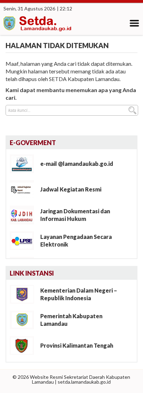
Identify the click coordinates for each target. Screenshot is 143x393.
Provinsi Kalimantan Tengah (76, 345)
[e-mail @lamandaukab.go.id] (24, 163)
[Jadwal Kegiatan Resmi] (24, 189)
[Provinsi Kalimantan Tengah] (24, 345)
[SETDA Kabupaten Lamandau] (38, 24)
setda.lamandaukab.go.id (84, 382)
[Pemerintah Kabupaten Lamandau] (24, 319)
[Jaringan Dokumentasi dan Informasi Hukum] (24, 214)
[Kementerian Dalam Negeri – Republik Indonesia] (24, 294)
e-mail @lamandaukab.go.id (76, 163)
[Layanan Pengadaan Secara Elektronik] (24, 240)
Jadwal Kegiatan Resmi (70, 189)
